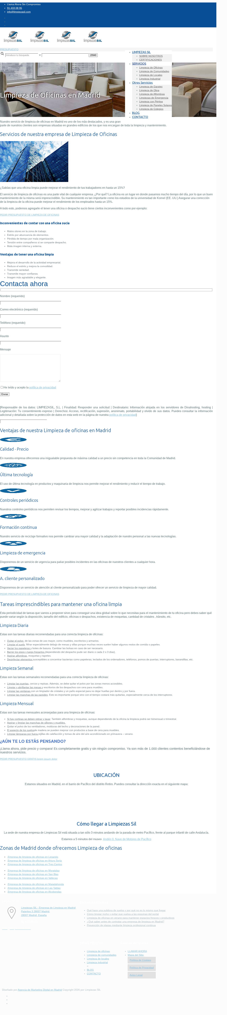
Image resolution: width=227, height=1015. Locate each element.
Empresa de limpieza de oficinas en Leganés (33, 856)
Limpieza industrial (97, 962)
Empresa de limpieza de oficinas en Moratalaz (34, 870)
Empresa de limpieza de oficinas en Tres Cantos (35, 864)
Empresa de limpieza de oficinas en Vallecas (33, 878)
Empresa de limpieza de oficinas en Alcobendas (34, 891)
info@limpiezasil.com (19, 11)
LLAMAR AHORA (137, 951)
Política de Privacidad (142, 967)
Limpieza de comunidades (101, 955)
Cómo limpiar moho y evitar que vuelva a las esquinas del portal (123, 914)
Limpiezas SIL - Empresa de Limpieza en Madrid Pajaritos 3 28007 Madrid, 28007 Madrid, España (48, 911)
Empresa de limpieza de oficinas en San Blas (33, 874)
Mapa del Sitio (136, 955)
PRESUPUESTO (9, 49)
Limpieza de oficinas (98, 951)
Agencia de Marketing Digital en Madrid (40, 989)
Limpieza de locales (98, 958)
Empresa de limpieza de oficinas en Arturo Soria (35, 860)
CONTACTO (94, 973)
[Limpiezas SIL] (53, 42)
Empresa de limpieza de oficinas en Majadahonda (36, 884)
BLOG (90, 969)
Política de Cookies (140, 960)
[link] (40, 55)
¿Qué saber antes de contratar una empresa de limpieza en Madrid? (125, 921)
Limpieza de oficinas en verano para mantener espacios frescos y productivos (130, 917)
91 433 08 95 (14, 8)
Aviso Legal (136, 975)
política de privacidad (42, 387)
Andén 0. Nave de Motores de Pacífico (127, 839)
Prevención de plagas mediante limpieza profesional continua (121, 925)
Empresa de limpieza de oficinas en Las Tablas (34, 888)
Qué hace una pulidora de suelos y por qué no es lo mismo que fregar (126, 910)
